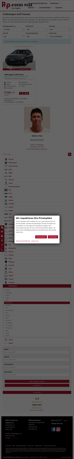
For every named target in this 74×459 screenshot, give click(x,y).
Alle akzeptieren (41, 237)
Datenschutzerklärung (23, 241)
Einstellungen (53, 237)
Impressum (35, 241)
